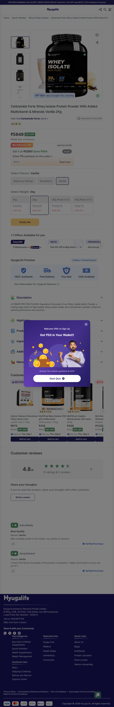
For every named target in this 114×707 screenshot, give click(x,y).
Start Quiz (55, 378)
